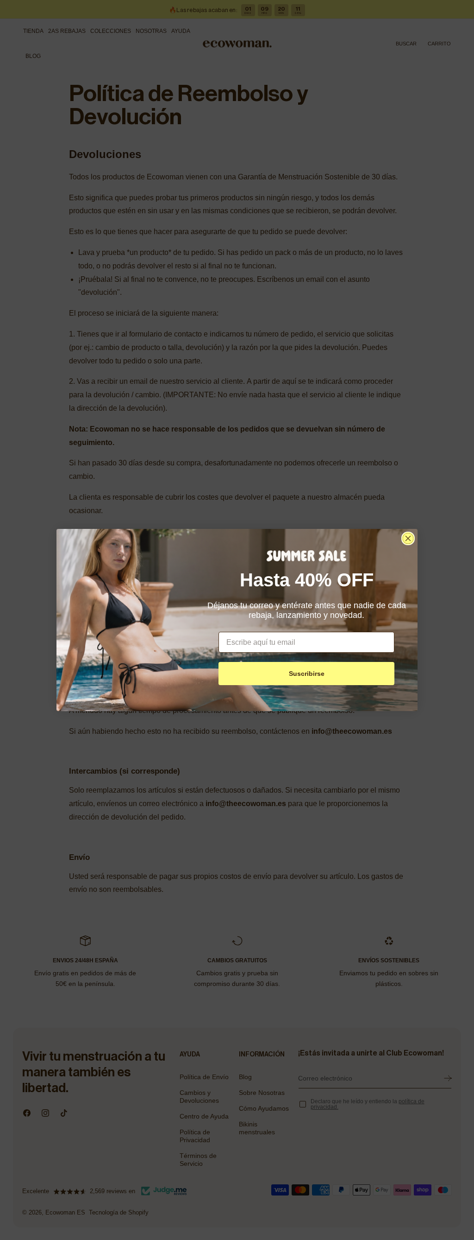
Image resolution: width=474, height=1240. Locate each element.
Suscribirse (306, 673)
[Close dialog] (408, 538)
